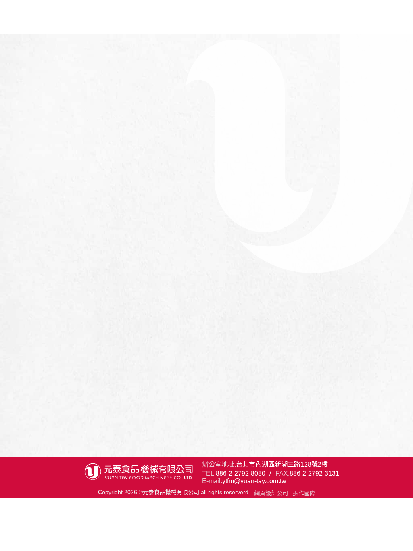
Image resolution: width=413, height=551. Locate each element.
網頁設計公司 (271, 493)
